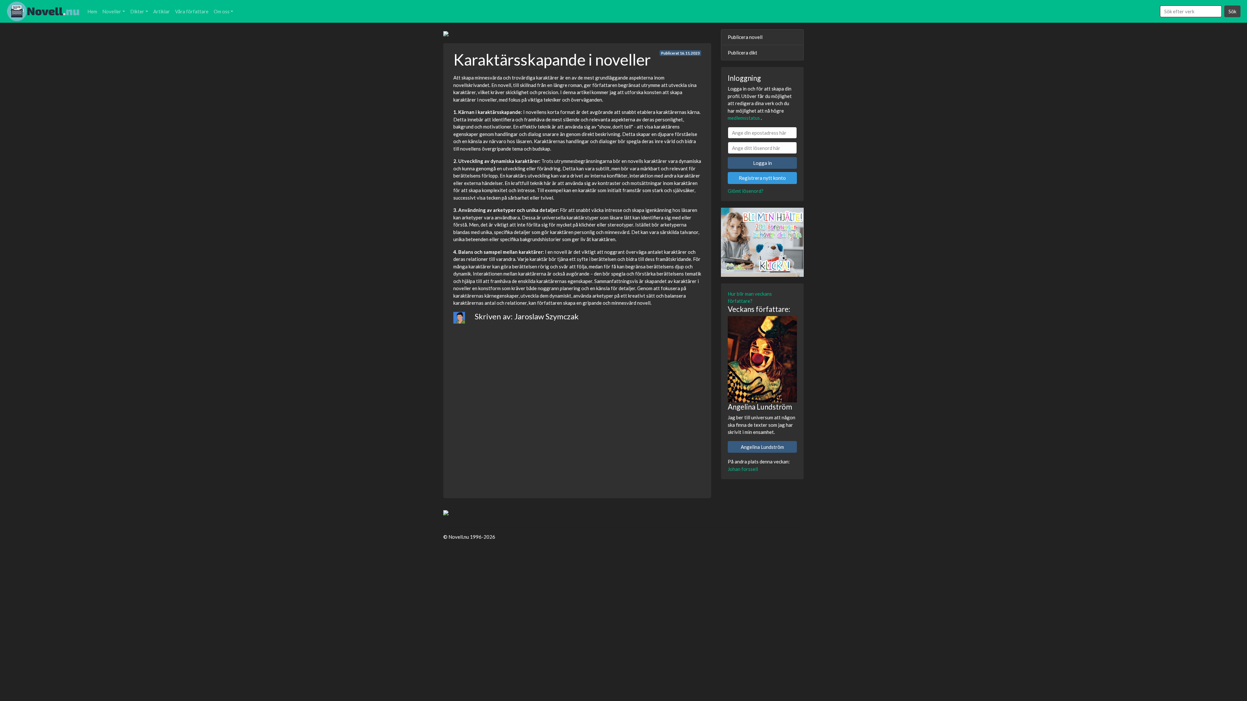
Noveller (111, 11)
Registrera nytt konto (762, 178)
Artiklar (161, 11)
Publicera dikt (742, 52)
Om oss (222, 11)
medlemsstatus (744, 118)
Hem (92, 11)
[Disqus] (577, 405)
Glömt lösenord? (745, 191)
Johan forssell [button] (743, 469)
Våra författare (191, 11)
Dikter (137, 11)
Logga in (762, 163)
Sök (1232, 11)
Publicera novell (745, 37)
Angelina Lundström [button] (762, 447)
